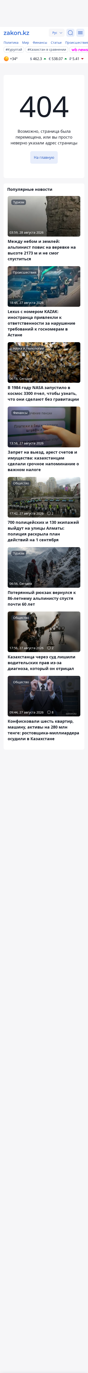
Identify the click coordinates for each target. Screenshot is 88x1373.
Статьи (56, 42)
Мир (25, 42)
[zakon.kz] (16, 32)
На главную (44, 157)
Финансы (40, 42)
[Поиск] (70, 33)
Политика (11, 42)
